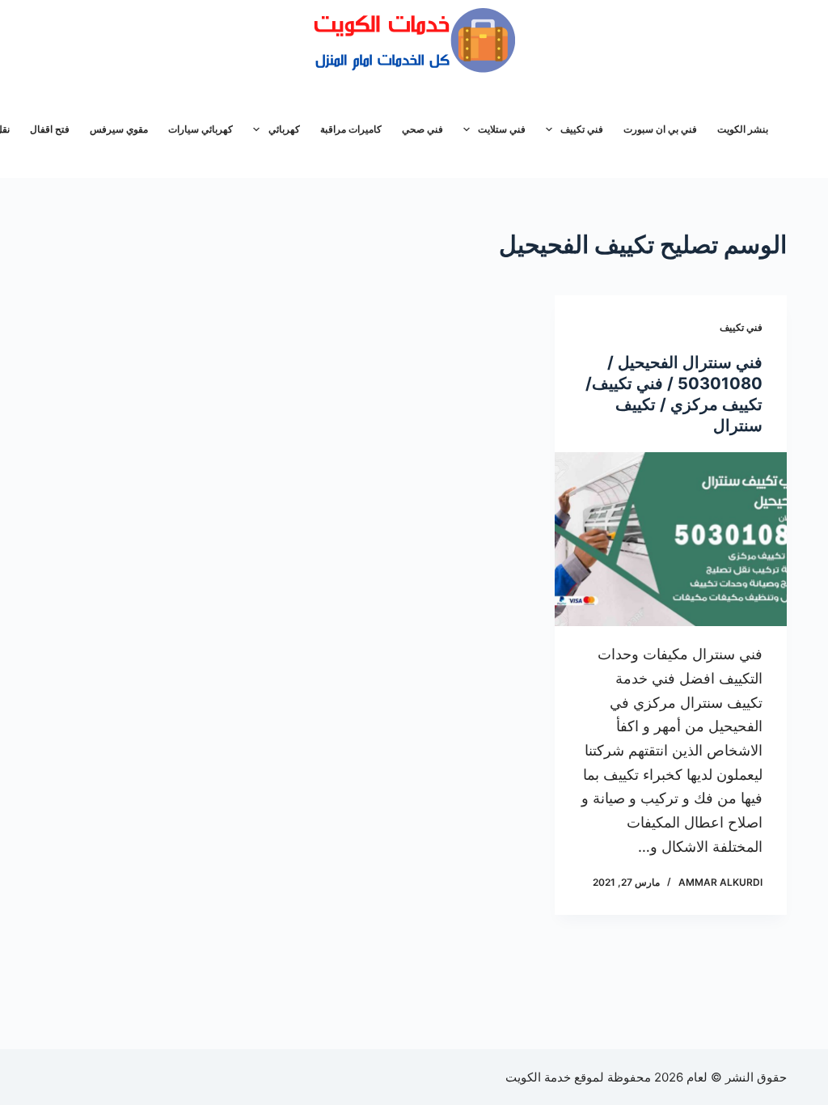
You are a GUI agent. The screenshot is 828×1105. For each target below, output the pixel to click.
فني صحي (422, 129)
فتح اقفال (50, 129)
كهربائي (284, 129)
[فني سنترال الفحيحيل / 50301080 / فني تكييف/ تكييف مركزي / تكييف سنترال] (671, 539)
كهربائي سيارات (200, 129)
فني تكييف (581, 129)
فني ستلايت (502, 129)
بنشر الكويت (742, 129)
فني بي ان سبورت (660, 129)
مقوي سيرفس (119, 129)
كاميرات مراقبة (351, 129)
